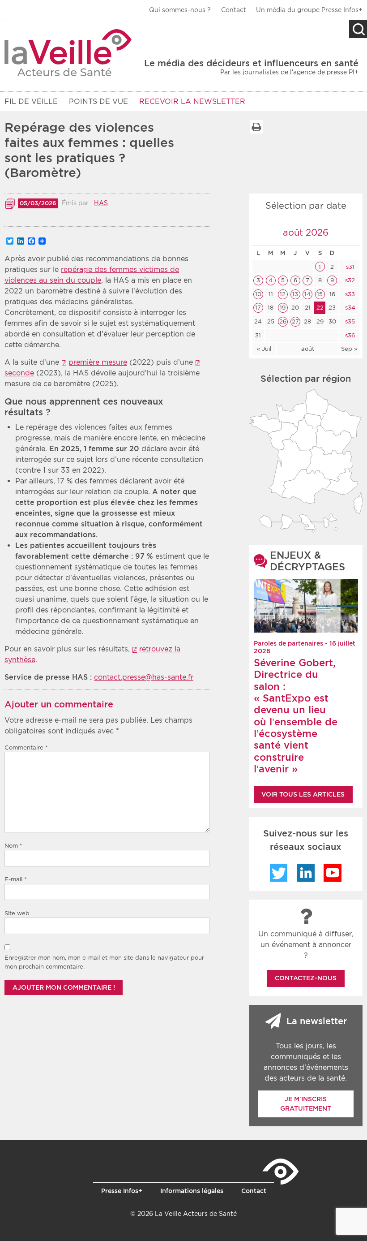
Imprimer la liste (256, 127)
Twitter (279, 873)
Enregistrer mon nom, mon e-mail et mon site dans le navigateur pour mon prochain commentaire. (104, 962)
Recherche (358, 29)
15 (320, 294)
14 (307, 294)
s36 (349, 335)
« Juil (264, 348)
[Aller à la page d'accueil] (68, 52)
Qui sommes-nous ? (180, 9)
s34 (349, 307)
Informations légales (191, 1190)
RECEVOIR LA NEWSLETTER (192, 101)
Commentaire (26, 747)
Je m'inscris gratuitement (305, 1103)
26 (282, 321)
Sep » (349, 348)
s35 (349, 321)
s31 (349, 266)
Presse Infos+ (121, 1190)
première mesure (97, 362)
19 (283, 307)
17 (258, 307)
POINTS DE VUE (98, 101)
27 (295, 321)
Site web (17, 913)
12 (283, 294)
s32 (349, 280)
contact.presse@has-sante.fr (143, 677)
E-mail (15, 879)
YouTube (332, 873)
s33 (349, 294)
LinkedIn (306, 873)
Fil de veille (31, 101)
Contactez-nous (306, 978)
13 (295, 294)
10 (258, 294)
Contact (233, 9)
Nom (13, 845)
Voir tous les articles (303, 794)
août (307, 348)
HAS (101, 203)
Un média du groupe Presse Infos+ (309, 9)
